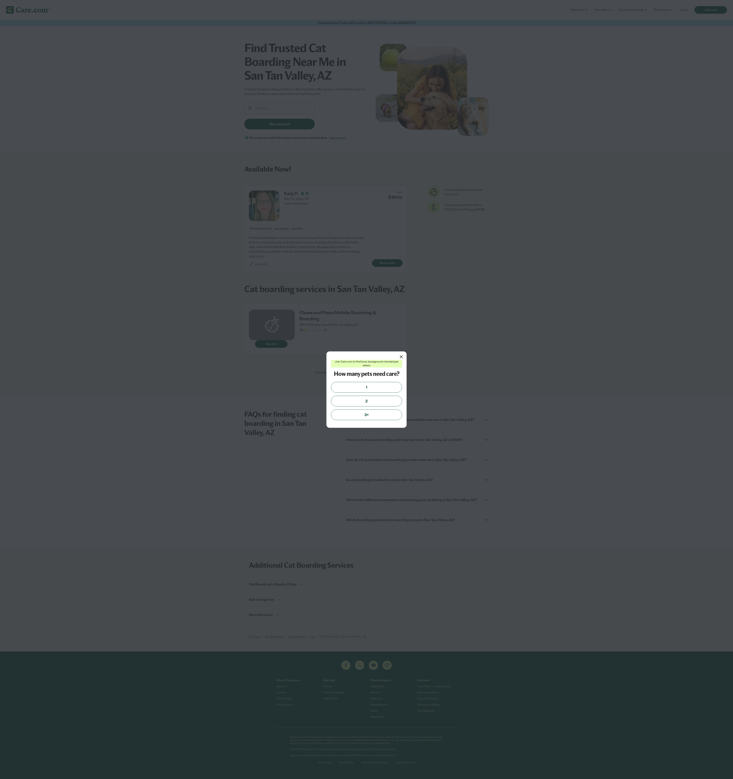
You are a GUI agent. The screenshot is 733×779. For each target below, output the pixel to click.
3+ (366, 415)
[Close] (401, 357)
